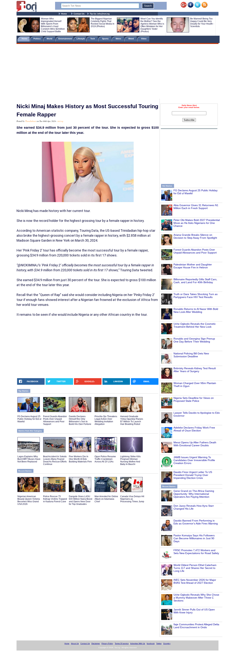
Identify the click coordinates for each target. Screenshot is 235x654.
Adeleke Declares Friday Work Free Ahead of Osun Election (194, 429)
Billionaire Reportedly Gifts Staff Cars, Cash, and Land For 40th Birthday (195, 281)
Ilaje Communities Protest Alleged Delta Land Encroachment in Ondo (196, 626)
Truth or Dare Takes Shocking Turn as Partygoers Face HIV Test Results (195, 296)
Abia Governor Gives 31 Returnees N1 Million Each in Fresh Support (195, 207)
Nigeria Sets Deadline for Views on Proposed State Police (193, 399)
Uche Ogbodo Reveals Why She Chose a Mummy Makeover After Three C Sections (196, 597)
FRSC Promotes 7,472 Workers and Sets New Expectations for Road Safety (196, 552)
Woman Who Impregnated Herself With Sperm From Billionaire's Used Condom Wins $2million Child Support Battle (53, 25)
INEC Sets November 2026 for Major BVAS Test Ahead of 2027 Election (194, 581)
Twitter (159, 643)
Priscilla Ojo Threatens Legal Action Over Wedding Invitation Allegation (106, 420)
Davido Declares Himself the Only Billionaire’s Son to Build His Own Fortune (80, 420)
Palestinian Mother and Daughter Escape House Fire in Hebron (192, 266)
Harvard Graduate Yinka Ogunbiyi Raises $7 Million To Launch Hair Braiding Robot (131, 420)
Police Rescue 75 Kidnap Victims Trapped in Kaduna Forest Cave (55, 499)
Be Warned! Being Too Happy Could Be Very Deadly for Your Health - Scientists (202, 22)
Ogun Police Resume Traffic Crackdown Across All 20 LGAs (105, 459)
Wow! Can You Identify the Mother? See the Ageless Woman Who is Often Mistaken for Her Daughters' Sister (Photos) (152, 25)
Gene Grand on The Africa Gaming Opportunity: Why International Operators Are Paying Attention (193, 493)
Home (64, 14)
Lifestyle (80, 39)
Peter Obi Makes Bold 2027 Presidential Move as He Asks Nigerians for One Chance (196, 223)
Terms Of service (122, 643)
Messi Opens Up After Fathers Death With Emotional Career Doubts (194, 444)
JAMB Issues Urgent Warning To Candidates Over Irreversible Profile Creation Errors (194, 460)
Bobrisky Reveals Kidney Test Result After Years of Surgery (194, 370)
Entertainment (65, 39)
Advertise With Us (137, 643)
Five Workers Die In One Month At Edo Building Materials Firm (80, 459)
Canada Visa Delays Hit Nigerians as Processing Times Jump (132, 499)
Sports (105, 39)
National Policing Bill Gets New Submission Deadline (191, 355)
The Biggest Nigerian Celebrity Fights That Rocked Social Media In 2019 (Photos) (102, 22)
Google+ (167, 643)
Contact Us (79, 14)
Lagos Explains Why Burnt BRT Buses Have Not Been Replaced (28, 459)
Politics (37, 39)
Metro (118, 39)
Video (144, 39)
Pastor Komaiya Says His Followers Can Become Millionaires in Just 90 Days (194, 538)
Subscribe (189, 120)
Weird (131, 39)
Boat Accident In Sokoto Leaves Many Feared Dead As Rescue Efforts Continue (55, 460)
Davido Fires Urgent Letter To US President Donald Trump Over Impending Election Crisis (192, 475)
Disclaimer (95, 643)
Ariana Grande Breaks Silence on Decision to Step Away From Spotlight (195, 236)
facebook (151, 643)
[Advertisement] (117, 72)
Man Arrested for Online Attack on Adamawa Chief (106, 499)
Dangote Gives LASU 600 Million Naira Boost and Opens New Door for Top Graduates (80, 500)
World (50, 39)
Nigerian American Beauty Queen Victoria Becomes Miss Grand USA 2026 (28, 500)
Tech (93, 39)
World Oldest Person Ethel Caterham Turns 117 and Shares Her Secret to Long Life (194, 568)
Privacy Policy (107, 643)
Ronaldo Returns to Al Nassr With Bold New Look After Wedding (195, 310)
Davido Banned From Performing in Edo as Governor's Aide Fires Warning (195, 522)
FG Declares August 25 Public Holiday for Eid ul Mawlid (29, 419)
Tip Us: (100, 14)
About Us (75, 643)
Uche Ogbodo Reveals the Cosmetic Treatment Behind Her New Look (194, 325)
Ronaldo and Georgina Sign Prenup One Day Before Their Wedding (194, 340)
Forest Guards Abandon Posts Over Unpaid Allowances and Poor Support (195, 251)
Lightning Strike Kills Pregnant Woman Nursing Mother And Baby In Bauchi (130, 460)
